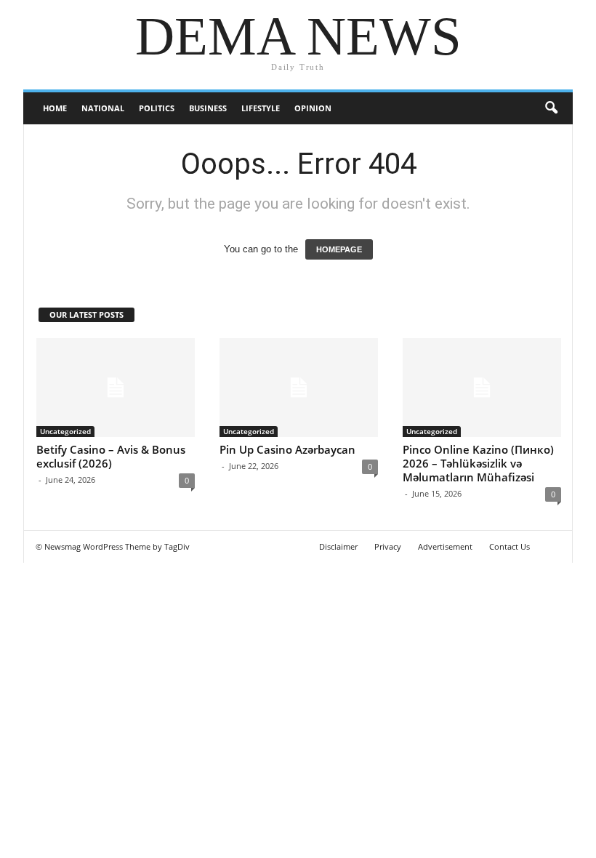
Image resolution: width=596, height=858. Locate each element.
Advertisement (445, 546)
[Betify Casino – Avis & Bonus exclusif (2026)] (115, 388)
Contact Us (509, 546)
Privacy (387, 546)
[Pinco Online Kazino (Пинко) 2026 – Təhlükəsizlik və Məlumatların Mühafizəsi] (482, 388)
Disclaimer (338, 546)
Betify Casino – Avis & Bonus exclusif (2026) (110, 456)
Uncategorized (65, 431)
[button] (551, 108)
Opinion (312, 108)
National (102, 108)
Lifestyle (260, 108)
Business (208, 108)
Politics (156, 108)
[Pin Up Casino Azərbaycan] (299, 388)
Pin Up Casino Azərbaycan (287, 449)
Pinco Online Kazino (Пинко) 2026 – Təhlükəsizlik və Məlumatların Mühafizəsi (478, 463)
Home (55, 108)
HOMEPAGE (339, 249)
